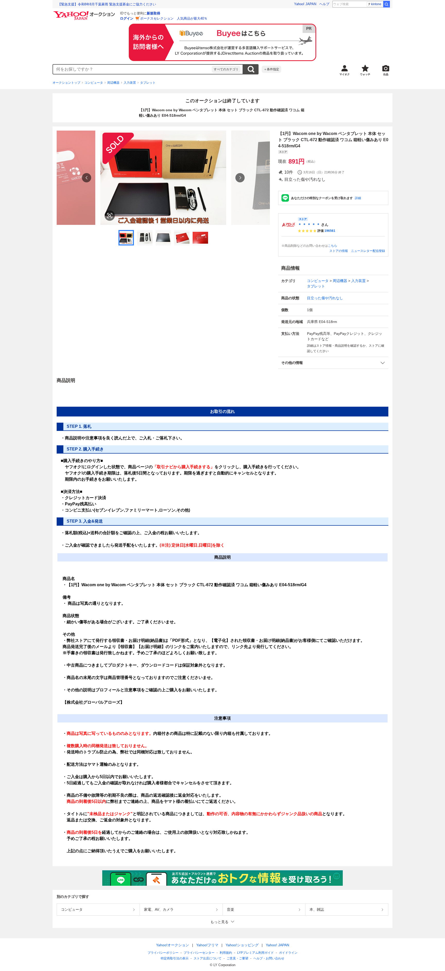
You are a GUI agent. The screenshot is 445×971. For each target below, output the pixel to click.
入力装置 (130, 82)
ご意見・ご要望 (237, 958)
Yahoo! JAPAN (305, 4)
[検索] (386, 4)
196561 (329, 231)
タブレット (148, 82)
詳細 (358, 198)
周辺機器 (113, 82)
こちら (332, 246)
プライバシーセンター (199, 953)
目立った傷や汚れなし (325, 298)
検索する (251, 69)
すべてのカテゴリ (226, 69)
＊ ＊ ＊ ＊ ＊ (309, 225)
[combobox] (132, 69)
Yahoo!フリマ (207, 945)
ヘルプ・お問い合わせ (268, 958)
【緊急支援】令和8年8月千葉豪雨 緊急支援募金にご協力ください (107, 4)
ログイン (126, 18)
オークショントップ (66, 82)
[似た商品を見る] (110, 215)
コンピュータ (93, 82)
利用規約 (226, 953)
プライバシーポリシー (163, 953)
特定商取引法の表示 (175, 958)
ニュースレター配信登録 (368, 251)
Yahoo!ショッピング (242, 945)
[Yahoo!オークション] (85, 12)
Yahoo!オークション (172, 945)
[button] (333, 363)
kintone (376, 4)
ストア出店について (207, 958)
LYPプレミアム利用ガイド (255, 953)
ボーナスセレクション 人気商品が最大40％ (173, 18)
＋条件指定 (271, 69)
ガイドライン (288, 953)
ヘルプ (324, 4)
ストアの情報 (338, 251)
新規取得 (153, 13)
